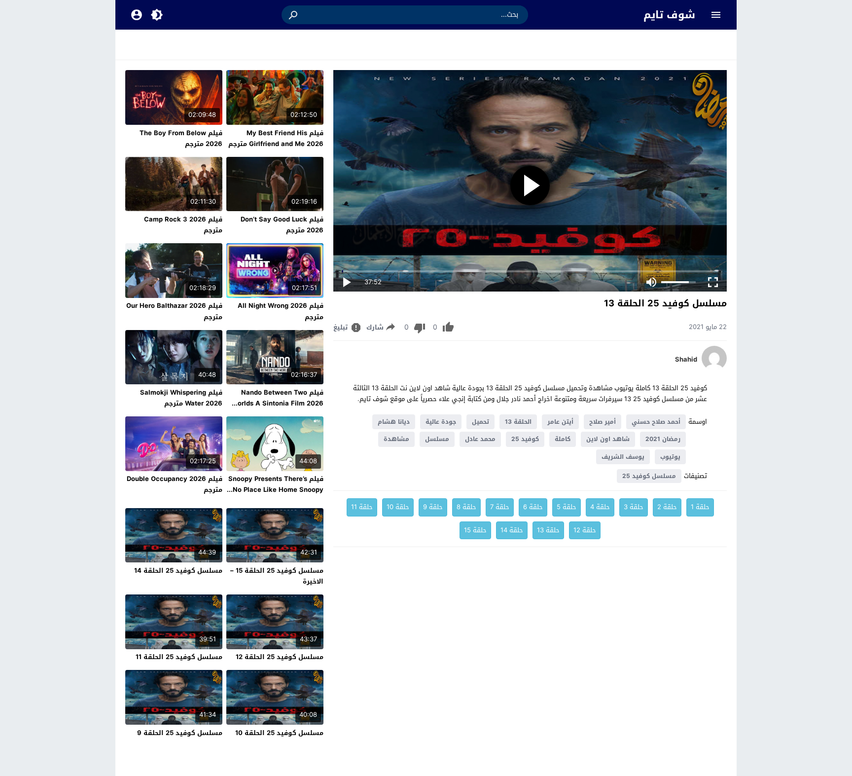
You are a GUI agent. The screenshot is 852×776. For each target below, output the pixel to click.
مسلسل (437, 439)
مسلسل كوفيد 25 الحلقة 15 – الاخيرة (276, 576)
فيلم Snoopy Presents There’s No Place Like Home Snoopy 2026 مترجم (275, 490)
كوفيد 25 (525, 439)
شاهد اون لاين (608, 439)
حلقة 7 (499, 507)
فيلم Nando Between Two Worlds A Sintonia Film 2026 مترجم (277, 403)
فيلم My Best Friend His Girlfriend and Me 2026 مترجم (275, 138)
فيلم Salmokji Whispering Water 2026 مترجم (181, 397)
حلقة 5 (566, 507)
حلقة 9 (433, 507)
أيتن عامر (560, 421)
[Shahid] (714, 368)
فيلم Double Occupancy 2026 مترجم (174, 484)
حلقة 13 (548, 530)
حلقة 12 (584, 530)
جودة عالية (441, 421)
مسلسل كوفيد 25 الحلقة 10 (279, 733)
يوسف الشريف (623, 456)
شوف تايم (669, 15)
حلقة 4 (600, 507)
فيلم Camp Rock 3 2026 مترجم (183, 224)
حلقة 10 (398, 507)
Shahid (686, 360)
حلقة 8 (466, 507)
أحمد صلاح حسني (656, 421)
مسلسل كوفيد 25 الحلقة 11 (179, 657)
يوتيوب (670, 456)
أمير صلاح (602, 421)
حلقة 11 (362, 507)
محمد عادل (480, 439)
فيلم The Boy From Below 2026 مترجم (181, 138)
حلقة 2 (667, 507)
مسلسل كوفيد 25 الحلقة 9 (179, 733)
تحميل (480, 421)
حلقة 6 (533, 507)
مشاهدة (396, 439)
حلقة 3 (633, 507)
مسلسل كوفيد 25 (649, 476)
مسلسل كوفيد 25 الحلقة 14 (178, 570)
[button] (294, 14)
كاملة (562, 439)
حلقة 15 (475, 530)
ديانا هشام (394, 421)
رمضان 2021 (662, 439)
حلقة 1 (700, 507)
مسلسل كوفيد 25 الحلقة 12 (279, 657)
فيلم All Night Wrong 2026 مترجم (280, 311)
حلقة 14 (511, 530)
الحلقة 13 (518, 421)
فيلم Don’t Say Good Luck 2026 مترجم (282, 224)
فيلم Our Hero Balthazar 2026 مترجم (174, 311)
